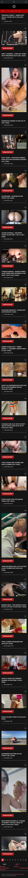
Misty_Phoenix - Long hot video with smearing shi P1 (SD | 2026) (13, 54)
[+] (25, 26)
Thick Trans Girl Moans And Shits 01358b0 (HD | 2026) (12, 463)
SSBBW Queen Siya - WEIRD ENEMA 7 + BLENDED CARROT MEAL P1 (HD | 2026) (13, 348)
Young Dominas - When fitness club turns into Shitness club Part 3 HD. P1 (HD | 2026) (13, 273)
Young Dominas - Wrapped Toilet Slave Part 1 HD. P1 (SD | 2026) (12, 234)
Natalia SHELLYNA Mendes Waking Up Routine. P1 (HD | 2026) (11, 680)
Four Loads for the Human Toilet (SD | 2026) (12, 500)
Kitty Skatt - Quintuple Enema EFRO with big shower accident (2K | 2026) (13, 159)
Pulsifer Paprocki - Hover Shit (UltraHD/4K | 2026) (13, 311)
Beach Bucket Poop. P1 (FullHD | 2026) (13, 718)
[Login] (26, 2)
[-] (25, 28)
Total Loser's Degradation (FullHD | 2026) (12, 642)
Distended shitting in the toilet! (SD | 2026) (11, 754)
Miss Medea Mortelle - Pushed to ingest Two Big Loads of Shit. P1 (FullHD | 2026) (13, 822)
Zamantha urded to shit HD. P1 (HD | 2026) (13, 122)
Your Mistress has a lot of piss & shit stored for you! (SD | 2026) (13, 568)
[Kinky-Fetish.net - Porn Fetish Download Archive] (14, 6)
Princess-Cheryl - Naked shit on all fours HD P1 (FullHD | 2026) (12, 17)
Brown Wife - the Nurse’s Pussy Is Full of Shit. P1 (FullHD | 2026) (13, 606)
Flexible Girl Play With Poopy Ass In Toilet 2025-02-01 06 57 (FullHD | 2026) (13, 426)
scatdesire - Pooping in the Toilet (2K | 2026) (12, 197)
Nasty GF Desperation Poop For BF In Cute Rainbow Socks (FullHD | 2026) (13, 387)
